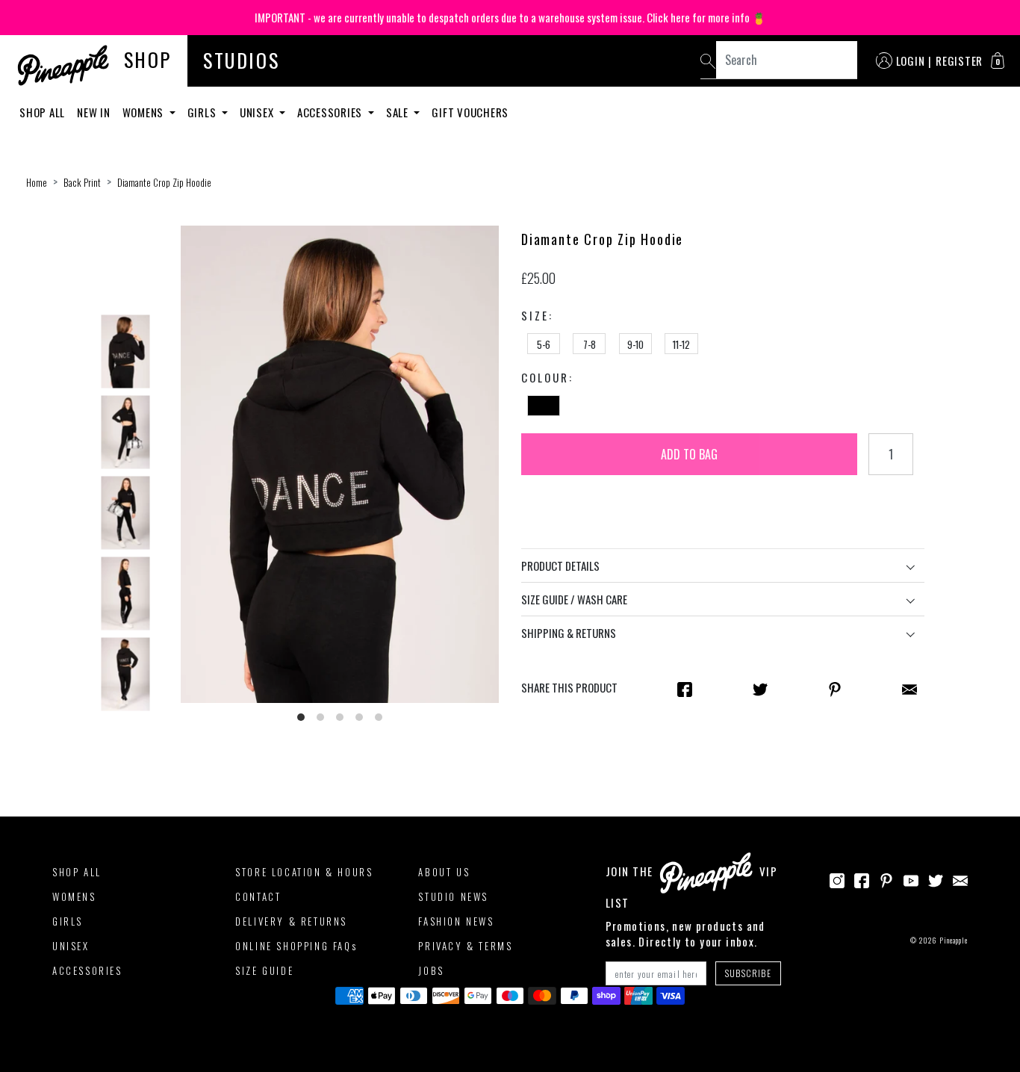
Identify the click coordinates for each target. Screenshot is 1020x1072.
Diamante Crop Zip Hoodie (164, 182)
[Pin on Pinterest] (834, 688)
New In (94, 112)
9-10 (635, 344)
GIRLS (67, 921)
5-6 (543, 344)
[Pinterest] (886, 879)
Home (36, 182)
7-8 (589, 344)
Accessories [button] (331, 112)
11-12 (681, 344)
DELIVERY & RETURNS (291, 921)
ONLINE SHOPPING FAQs (296, 945)
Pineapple (953, 940)
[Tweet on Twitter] (760, 688)
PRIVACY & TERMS (465, 945)
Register (959, 60)
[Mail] (909, 688)
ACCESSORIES (87, 970)
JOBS (431, 970)
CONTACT (258, 896)
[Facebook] (861, 879)
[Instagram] (837, 879)
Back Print (82, 182)
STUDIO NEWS (453, 896)
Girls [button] (203, 112)
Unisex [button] (258, 112)
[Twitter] (935, 879)
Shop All (42, 112)
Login (910, 60)
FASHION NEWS (456, 921)
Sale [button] (398, 112)
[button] (997, 60)
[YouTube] (911, 879)
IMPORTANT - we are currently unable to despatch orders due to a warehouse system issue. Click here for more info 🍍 (510, 17)
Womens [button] (144, 112)
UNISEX (71, 945)
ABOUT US (444, 871)
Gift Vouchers (470, 112)
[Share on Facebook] (684, 688)
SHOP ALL (77, 871)
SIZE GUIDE (264, 970)
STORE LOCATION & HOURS (304, 871)
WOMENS (74, 896)
